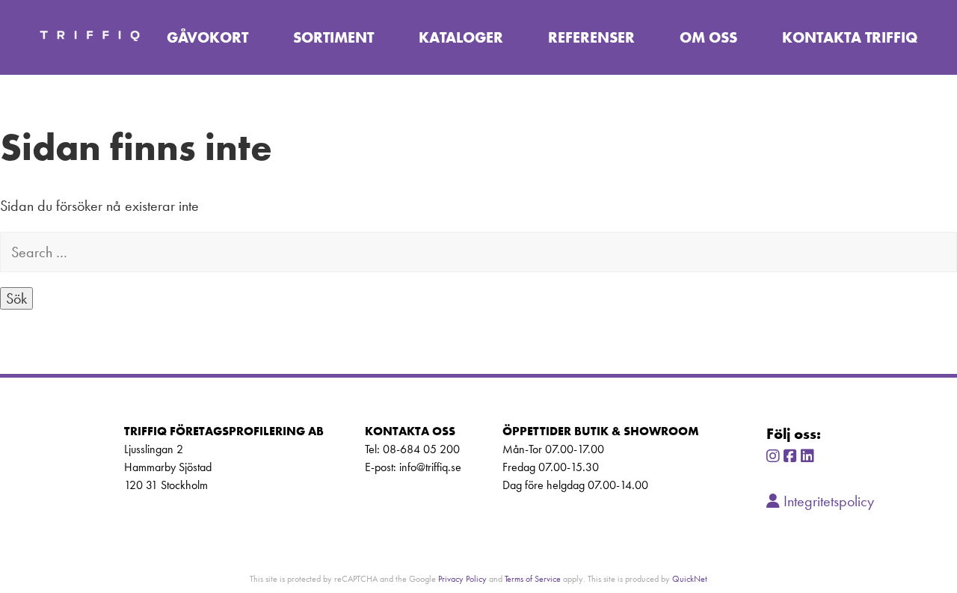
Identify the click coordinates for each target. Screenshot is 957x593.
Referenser (591, 37)
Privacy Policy (462, 578)
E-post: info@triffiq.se (413, 467)
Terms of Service (533, 578)
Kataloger (461, 37)
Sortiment (333, 37)
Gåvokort (207, 37)
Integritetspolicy (827, 501)
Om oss (708, 37)
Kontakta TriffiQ (849, 37)
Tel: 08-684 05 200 (412, 449)
